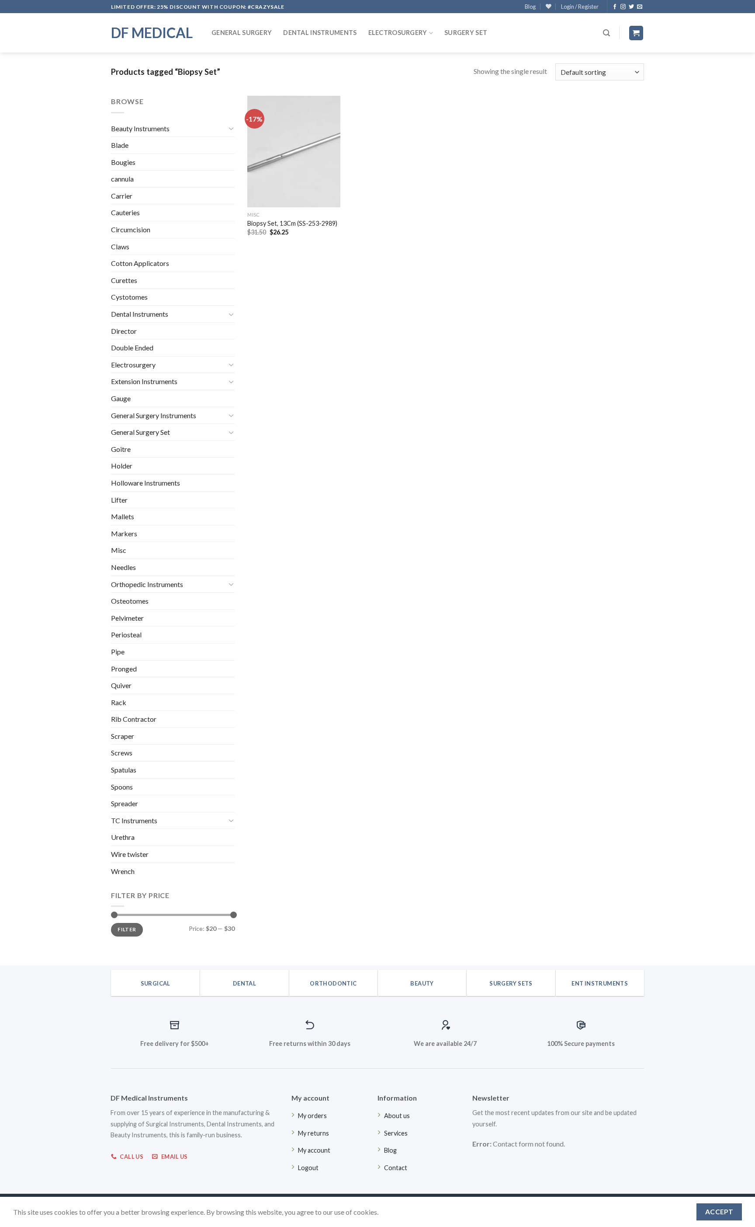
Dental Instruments (320, 32)
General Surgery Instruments (153, 415)
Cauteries (125, 212)
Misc (118, 550)
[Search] (606, 33)
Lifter (119, 500)
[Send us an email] (639, 7)
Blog (530, 6)
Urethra (123, 837)
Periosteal (126, 634)
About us (397, 1115)
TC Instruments (134, 820)
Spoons (122, 787)
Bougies (123, 162)
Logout (308, 1167)
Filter (127, 929)
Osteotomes (130, 601)
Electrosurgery (397, 32)
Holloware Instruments (145, 483)
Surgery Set (465, 32)
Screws (121, 752)
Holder (121, 465)
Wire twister (130, 854)
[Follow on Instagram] (623, 7)
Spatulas (123, 770)
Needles (123, 567)
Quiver (121, 685)
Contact (395, 1167)
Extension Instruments (144, 381)
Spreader (124, 803)
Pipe (118, 651)
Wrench (123, 871)
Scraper (122, 736)
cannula (122, 179)
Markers (124, 533)
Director (124, 331)
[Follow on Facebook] (614, 7)
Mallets (122, 516)
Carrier (121, 196)
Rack (118, 702)
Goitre (121, 449)
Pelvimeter (127, 618)
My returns (313, 1133)
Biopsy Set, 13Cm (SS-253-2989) (292, 223)
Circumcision (130, 229)
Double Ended (132, 347)
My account (314, 1150)
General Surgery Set (140, 432)
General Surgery (241, 32)
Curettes (124, 280)
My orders (312, 1115)
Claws (120, 246)
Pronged (124, 668)
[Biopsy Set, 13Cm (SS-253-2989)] (293, 151)
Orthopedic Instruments (147, 584)
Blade (119, 145)
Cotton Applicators (140, 263)
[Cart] (636, 33)
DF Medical (152, 33)
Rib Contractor (133, 719)
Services (396, 1133)
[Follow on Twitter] (631, 7)
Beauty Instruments (140, 128)
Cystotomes (129, 297)
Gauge (121, 398)
